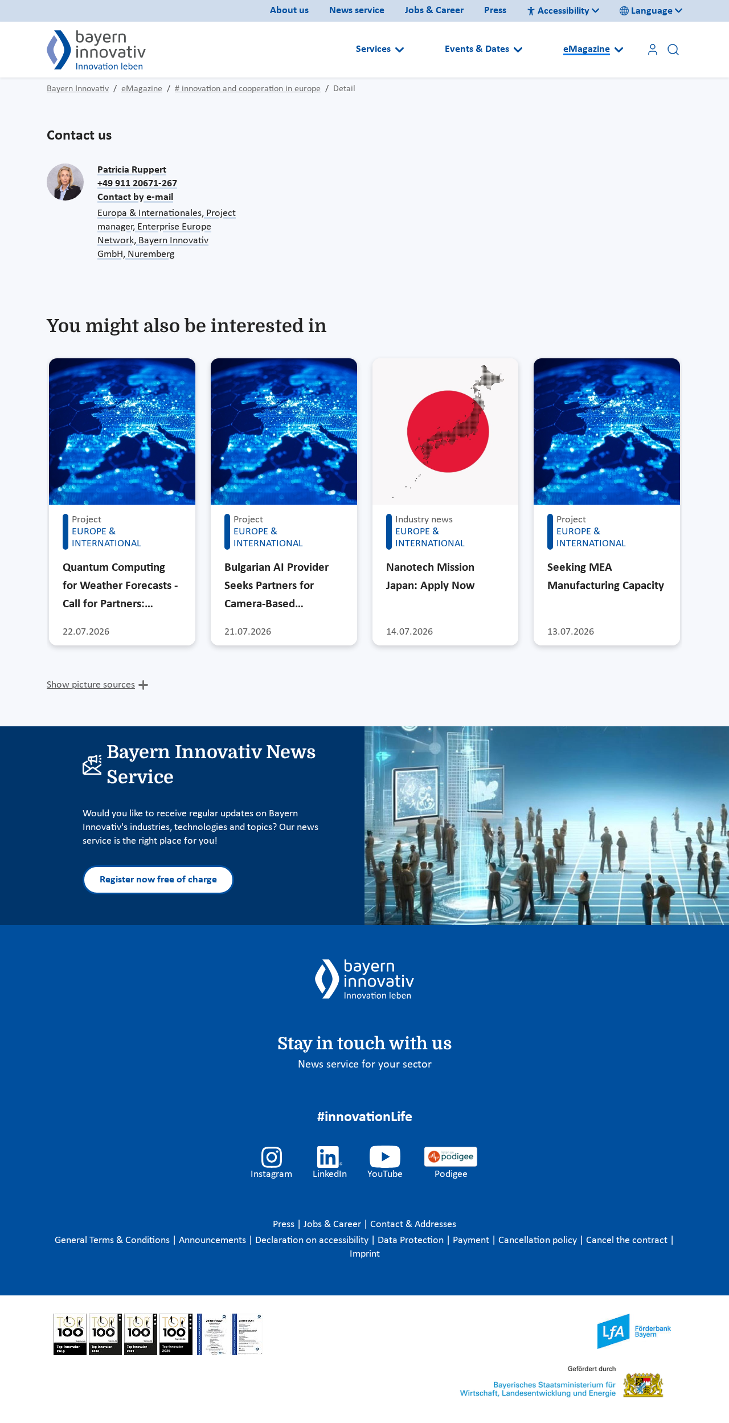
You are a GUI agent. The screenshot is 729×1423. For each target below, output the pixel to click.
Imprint (365, 1254)
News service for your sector (365, 1064)
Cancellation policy (538, 1240)
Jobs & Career (434, 10)
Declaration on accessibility (313, 1240)
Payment (472, 1240)
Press (495, 10)
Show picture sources (91, 685)
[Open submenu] (399, 49)
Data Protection (412, 1240)
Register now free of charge (158, 879)
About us (289, 10)
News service (356, 10)
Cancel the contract (628, 1240)
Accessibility (563, 11)
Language (652, 11)
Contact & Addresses (413, 1224)
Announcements (213, 1240)
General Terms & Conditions (113, 1240)
